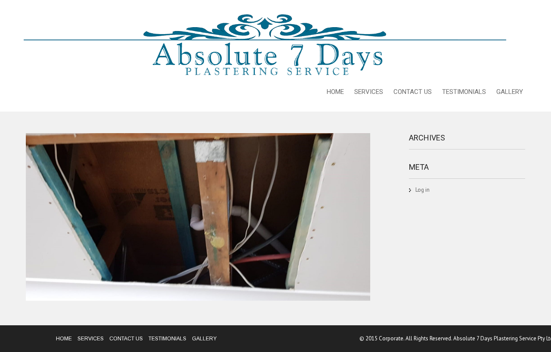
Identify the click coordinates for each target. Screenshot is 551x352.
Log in (422, 189)
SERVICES (368, 92)
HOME (335, 92)
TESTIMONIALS (464, 92)
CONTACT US (412, 92)
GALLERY (509, 92)
